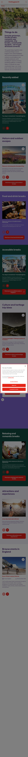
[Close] (25, 366)
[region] (14, 378)
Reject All (14, 385)
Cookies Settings (14, 381)
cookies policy (11, 377)
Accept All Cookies (14, 389)
